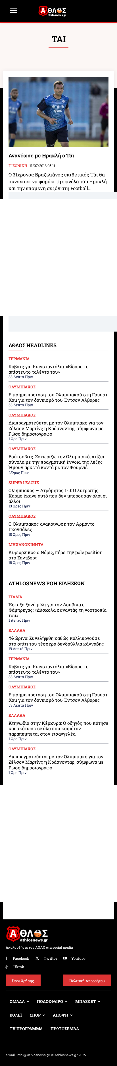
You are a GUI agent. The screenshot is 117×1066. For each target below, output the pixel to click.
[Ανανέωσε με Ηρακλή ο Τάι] (58, 112)
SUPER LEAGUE (24, 483)
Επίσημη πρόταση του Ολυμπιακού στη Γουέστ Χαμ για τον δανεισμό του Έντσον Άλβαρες (58, 397)
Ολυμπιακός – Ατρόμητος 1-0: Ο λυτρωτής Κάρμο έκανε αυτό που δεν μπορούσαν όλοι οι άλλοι (58, 495)
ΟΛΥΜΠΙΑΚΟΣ (22, 387)
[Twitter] (37, 958)
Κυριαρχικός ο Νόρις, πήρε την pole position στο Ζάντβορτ (56, 555)
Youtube (78, 958)
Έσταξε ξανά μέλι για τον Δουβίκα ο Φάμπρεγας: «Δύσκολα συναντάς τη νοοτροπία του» (57, 609)
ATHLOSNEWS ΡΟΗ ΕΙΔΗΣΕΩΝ (47, 583)
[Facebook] (6, 958)
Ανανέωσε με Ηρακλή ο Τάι (41, 155)
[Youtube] (65, 958)
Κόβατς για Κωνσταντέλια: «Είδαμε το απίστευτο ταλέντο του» (49, 369)
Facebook (21, 958)
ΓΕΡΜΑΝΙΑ (19, 359)
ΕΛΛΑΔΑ (17, 630)
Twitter (50, 958)
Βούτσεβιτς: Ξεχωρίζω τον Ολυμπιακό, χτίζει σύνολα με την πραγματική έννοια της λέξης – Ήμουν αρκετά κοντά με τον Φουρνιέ (58, 461)
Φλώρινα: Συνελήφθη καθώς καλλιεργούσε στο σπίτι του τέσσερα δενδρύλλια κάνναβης (56, 640)
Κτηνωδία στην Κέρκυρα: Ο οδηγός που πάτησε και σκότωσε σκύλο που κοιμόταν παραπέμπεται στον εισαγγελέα (58, 728)
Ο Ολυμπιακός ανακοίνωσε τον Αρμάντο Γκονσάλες (52, 526)
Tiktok (18, 966)
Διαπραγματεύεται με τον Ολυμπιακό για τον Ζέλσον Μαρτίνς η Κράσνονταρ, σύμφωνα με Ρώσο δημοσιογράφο (56, 428)
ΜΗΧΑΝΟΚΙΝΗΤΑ (26, 545)
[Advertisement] (58, 257)
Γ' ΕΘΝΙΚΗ (18, 166)
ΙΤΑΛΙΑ (15, 597)
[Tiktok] (6, 967)
